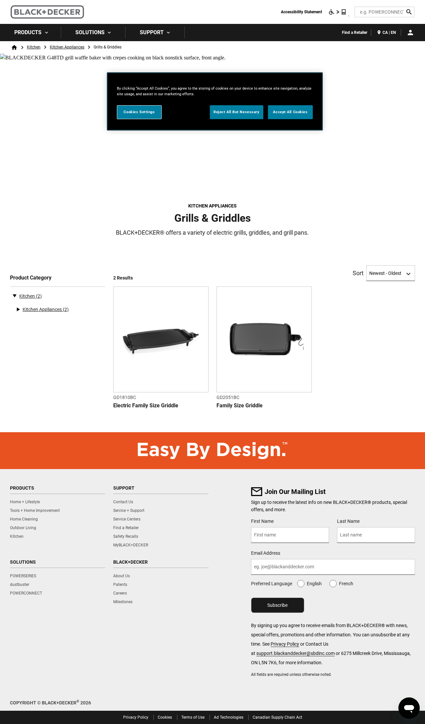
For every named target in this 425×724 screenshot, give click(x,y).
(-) (14, 295)
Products (28, 32)
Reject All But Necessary (236, 112)
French (346, 583)
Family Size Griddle (239, 405)
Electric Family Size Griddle (145, 405)
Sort (358, 273)
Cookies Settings (139, 112)
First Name (262, 521)
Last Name (348, 521)
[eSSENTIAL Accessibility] (337, 12)
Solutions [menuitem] (90, 32)
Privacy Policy (285, 644)
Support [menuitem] (152, 32)
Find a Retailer (354, 32)
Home (14, 47)
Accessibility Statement (301, 12)
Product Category (30, 278)
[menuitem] (30, 32)
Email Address (265, 553)
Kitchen (34, 47)
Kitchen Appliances (67, 47)
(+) (18, 309)
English (314, 583)
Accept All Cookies (290, 112)
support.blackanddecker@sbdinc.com (295, 653)
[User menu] (410, 33)
